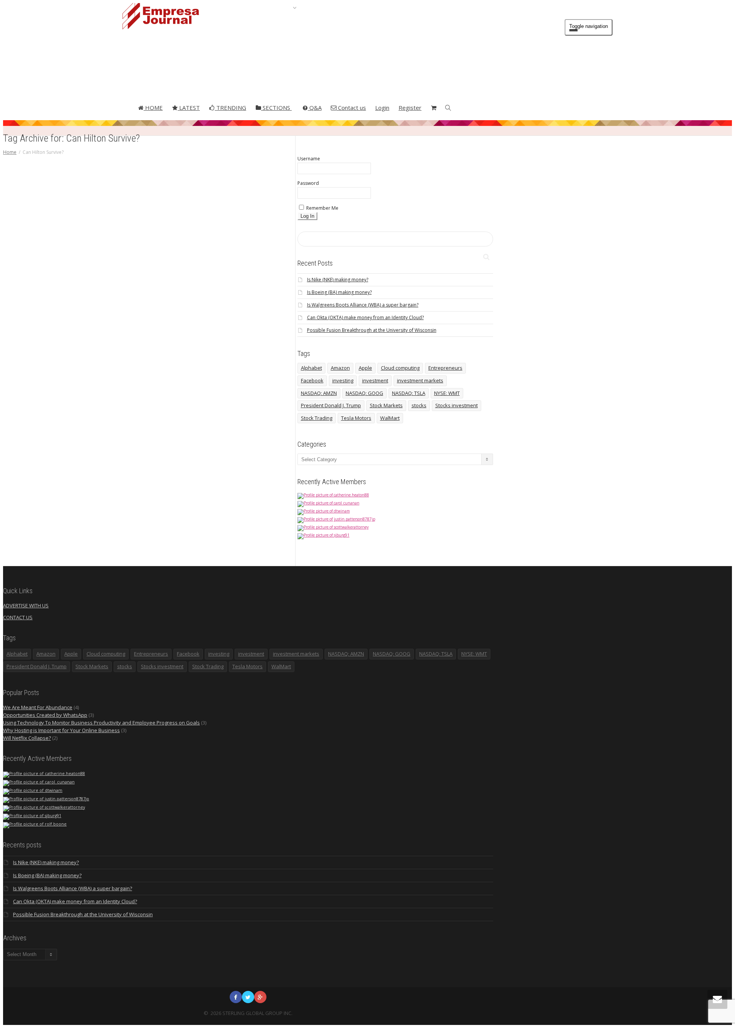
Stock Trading (316, 417)
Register (410, 107)
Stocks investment (456, 405)
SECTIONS (276, 107)
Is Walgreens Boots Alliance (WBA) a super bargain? (362, 305)
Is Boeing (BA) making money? (339, 292)
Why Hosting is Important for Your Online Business (61, 730)
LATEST (189, 107)
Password (308, 183)
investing (342, 380)
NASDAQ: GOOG (364, 393)
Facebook (312, 380)
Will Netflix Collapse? (27, 737)
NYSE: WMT (447, 393)
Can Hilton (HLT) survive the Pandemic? (167, 281)
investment (375, 380)
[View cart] (433, 107)
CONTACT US (18, 617)
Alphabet (311, 367)
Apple (365, 367)
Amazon (340, 367)
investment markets (420, 380)
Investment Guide (167, 309)
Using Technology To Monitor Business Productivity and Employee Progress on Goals (101, 722)
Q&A (315, 107)
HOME (153, 107)
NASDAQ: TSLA (408, 393)
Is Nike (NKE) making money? (337, 279)
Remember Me (321, 208)
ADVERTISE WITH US (26, 605)
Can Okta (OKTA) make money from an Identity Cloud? (365, 317)
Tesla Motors (356, 417)
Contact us (351, 107)
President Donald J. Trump (331, 405)
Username (308, 158)
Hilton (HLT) (163, 329)
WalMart (390, 417)
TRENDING (230, 107)
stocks (419, 405)
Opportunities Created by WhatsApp (45, 714)
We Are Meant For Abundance (37, 707)
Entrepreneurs (445, 367)
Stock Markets (386, 405)
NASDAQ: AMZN (319, 393)
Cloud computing (400, 367)
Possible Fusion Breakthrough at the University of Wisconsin (371, 330)
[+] (167, 255)
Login (382, 107)
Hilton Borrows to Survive (167, 333)
